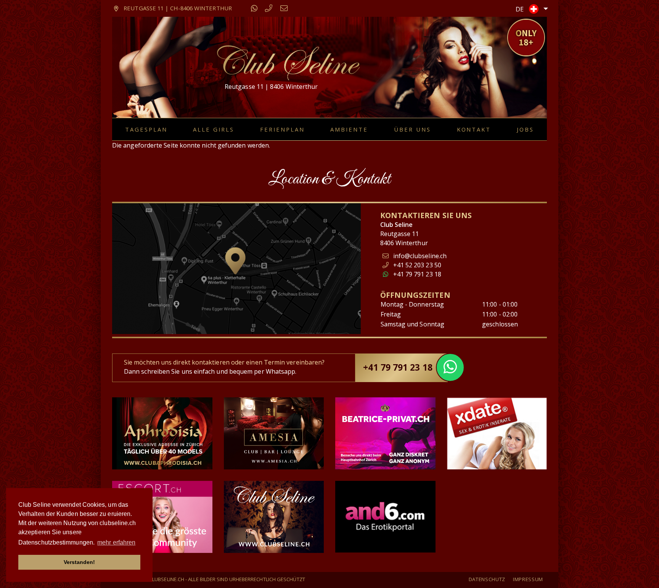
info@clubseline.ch (420, 256)
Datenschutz (487, 579)
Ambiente (349, 129)
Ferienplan (282, 129)
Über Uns (412, 129)
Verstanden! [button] (79, 562)
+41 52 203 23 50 (416, 265)
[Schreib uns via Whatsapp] (254, 8)
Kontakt (474, 129)
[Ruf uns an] (269, 8)
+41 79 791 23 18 (416, 274)
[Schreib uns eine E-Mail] (284, 8)
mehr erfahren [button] (116, 542)
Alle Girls (213, 129)
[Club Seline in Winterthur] (287, 62)
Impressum (528, 579)
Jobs (525, 129)
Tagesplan (146, 129)
